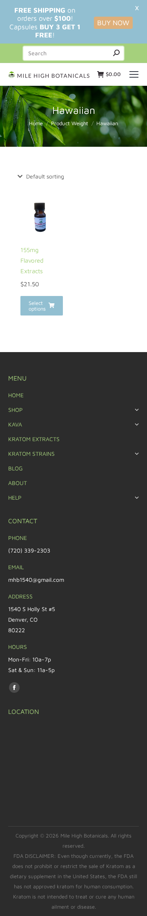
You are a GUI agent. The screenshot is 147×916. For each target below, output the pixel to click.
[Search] (116, 53)
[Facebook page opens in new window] (14, 687)
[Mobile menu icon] (134, 74)
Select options (37, 306)
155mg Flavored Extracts (32, 260)
